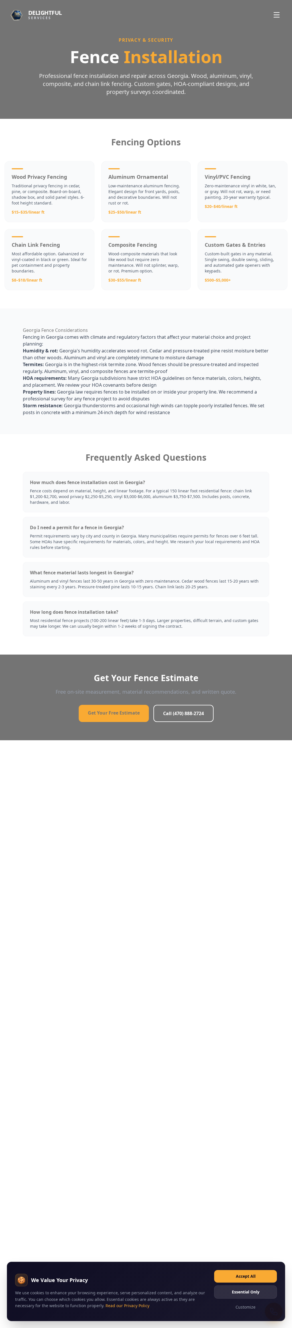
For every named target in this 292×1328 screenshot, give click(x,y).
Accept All (246, 1276)
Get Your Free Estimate (114, 713)
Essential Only (245, 1292)
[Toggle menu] (276, 15)
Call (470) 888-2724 (183, 713)
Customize (246, 1307)
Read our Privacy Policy (127, 1305)
